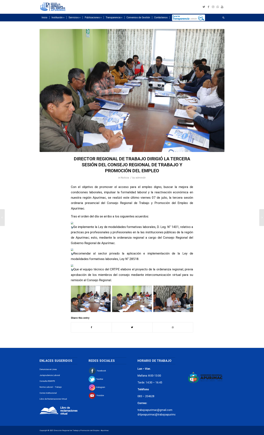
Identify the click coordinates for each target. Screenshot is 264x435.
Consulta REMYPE (47, 381)
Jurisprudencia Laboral (50, 375)
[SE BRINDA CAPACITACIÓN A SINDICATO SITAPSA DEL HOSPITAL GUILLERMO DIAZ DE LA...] (261, 217)
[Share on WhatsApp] (172, 327)
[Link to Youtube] (222, 7)
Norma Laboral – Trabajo (51, 387)
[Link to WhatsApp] (217, 7)
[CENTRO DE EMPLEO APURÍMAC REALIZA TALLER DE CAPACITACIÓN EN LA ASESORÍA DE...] (2, 217)
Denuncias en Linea (48, 369)
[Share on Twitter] (132, 327)
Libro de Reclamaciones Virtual (53, 399)
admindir (141, 177)
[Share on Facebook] (91, 327)
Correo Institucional (48, 393)
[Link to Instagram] (213, 7)
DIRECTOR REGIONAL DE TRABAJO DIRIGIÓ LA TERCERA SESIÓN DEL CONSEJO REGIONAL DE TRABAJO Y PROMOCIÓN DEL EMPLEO (132, 164)
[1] (132, 90)
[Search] (222, 17)
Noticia (125, 177)
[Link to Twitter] (204, 7)
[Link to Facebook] (208, 7)
